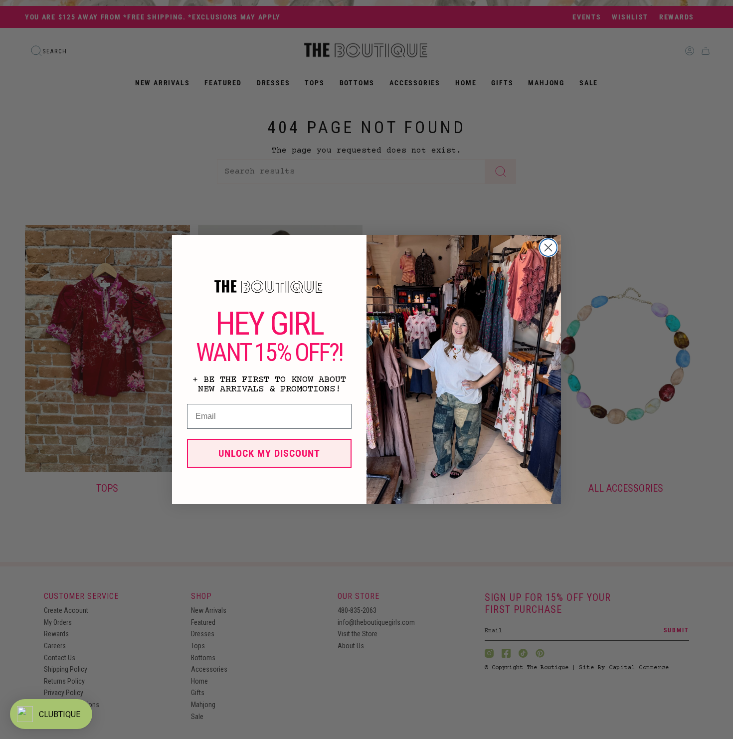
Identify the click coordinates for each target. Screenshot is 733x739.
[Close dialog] (548, 247)
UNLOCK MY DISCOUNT (269, 453)
